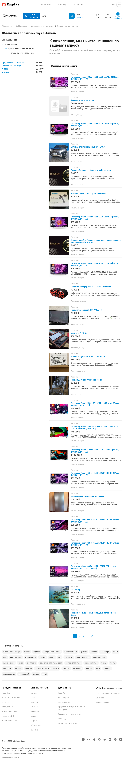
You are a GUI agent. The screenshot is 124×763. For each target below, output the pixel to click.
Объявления (12, 16)
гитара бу (69, 657)
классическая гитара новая (51, 663)
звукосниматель (82, 657)
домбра (84, 652)
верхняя (89, 668)
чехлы (112, 663)
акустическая (15, 657)
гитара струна (9, 674)
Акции (33, 716)
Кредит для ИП (8, 716)
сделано (66, 668)
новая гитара (30, 657)
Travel (33, 698)
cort (4, 657)
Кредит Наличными (10, 721)
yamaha (94, 652)
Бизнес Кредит (64, 698)
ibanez (51, 657)
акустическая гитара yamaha (47, 668)
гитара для (77, 668)
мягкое (36, 674)
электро (28, 668)
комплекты (31, 663)
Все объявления (9, 40)
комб (45, 674)
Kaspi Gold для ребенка (11, 698)
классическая (9, 663)
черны (103, 663)
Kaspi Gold (6, 693)
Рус (119, 4)
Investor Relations (102, 702)
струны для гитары (73, 663)
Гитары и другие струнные (22, 53)
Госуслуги (35, 721)
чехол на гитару (91, 663)
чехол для (7, 668)
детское (18, 668)
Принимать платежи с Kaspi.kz (70, 714)
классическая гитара (11, 66)
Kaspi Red (5, 702)
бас (59, 657)
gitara (20, 663)
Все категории (33, 15)
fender (115, 652)
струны (43, 657)
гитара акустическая (52, 652)
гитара (5, 69)
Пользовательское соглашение (108, 693)
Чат (98, 18)
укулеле (5, 72)
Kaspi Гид (34, 730)
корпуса (107, 668)
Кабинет (108, 18)
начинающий (24, 674)
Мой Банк (34, 707)
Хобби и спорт (11, 44)
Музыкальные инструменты (21, 48)
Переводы (35, 711)
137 (91, 636)
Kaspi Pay (62, 693)
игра (98, 668)
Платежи (34, 702)
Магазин (34, 693)
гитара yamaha (99, 657)
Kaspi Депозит (7, 707)
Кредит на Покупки (9, 711)
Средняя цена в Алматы (13, 62)
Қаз (114, 4)
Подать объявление (118, 18)
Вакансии (100, 698)
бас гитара (105, 652)
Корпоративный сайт (10, 758)
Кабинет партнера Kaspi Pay (69, 723)
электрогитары (70, 652)
